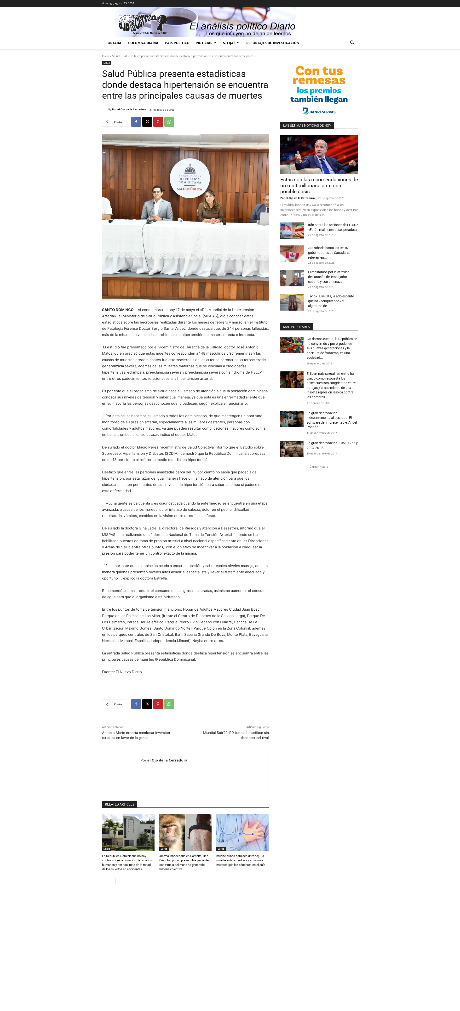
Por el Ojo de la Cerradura (129, 109)
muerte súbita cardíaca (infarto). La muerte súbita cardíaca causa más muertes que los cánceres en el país (240, 860)
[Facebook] (136, 122)
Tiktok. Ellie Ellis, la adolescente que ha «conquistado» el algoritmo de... (331, 301)
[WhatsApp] (169, 122)
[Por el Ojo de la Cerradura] (105, 109)
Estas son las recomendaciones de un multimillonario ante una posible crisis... (319, 185)
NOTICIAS (204, 42)
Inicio (105, 56)
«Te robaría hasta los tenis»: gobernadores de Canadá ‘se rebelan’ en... (329, 252)
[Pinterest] (158, 122)
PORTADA (113, 42)
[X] (147, 122)
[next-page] (113, 881)
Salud (116, 56)
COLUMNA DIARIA (143, 42)
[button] (352, 43)
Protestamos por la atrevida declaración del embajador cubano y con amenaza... (329, 277)
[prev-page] (105, 881)
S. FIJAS (229, 42)
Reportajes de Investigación (272, 42)
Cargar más (317, 467)
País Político (177, 42)
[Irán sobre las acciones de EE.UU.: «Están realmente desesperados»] (292, 230)
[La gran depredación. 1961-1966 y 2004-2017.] (292, 449)
